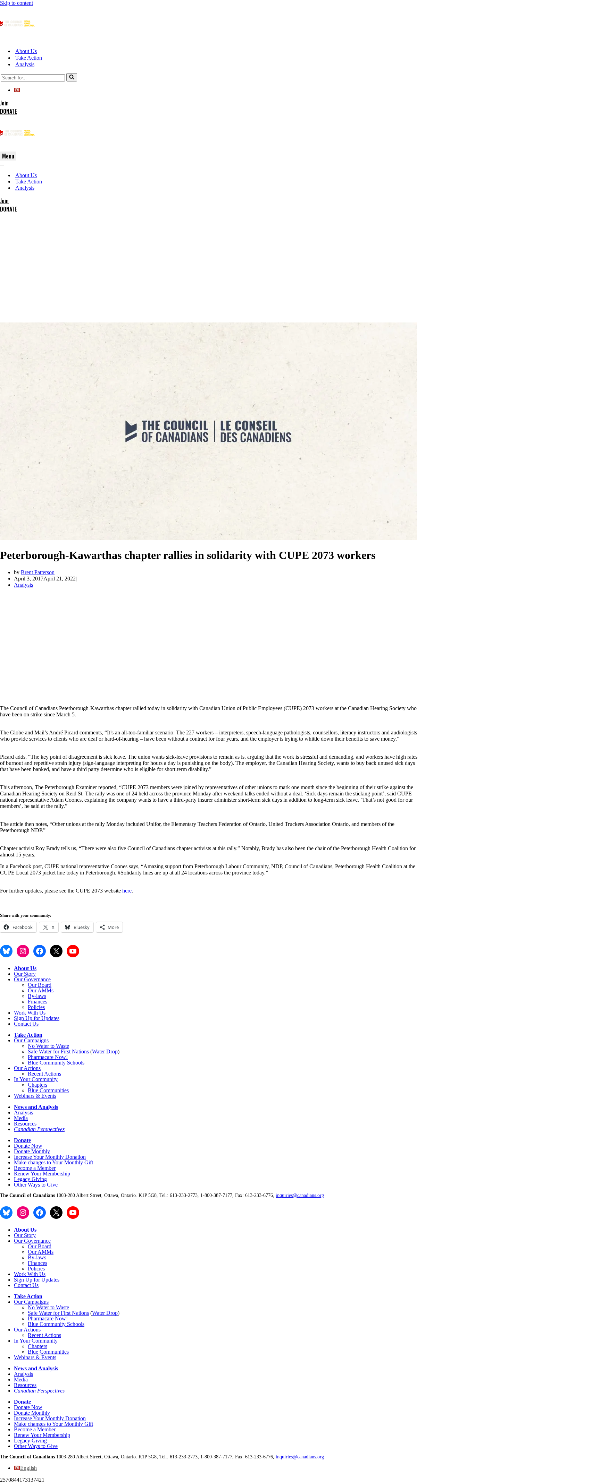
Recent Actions (44, 1074)
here (127, 891)
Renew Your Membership (42, 1173)
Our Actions (27, 1068)
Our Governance (32, 979)
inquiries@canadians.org (300, 1195)
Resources (25, 1124)
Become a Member (35, 1168)
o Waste (60, 1046)
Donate (22, 1140)
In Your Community (36, 1079)
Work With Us (29, 1013)
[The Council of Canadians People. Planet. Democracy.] (17, 39)
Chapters (37, 1085)
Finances (37, 1002)
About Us (26, 51)
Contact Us (26, 1024)
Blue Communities (48, 1090)
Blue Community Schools (56, 1063)
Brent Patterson (38, 572)
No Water (39, 1046)
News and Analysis (36, 1107)
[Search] (71, 77)
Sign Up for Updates (36, 1018)
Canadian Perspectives (39, 1129)
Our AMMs (40, 990)
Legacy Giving (30, 1179)
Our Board (39, 985)
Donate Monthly (32, 1151)
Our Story (25, 974)
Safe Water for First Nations (58, 1051)
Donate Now (28, 1146)
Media (21, 1118)
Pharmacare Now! (48, 1057)
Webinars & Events (35, 1096)
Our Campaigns (31, 1040)
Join (4, 103)
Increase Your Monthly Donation (50, 1157)
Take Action (28, 58)
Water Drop (105, 1051)
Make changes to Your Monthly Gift (53, 1162)
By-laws (37, 996)
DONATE (8, 111)
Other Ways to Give (36, 1185)
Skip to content (16, 3)
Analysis (24, 64)
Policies (36, 1007)
